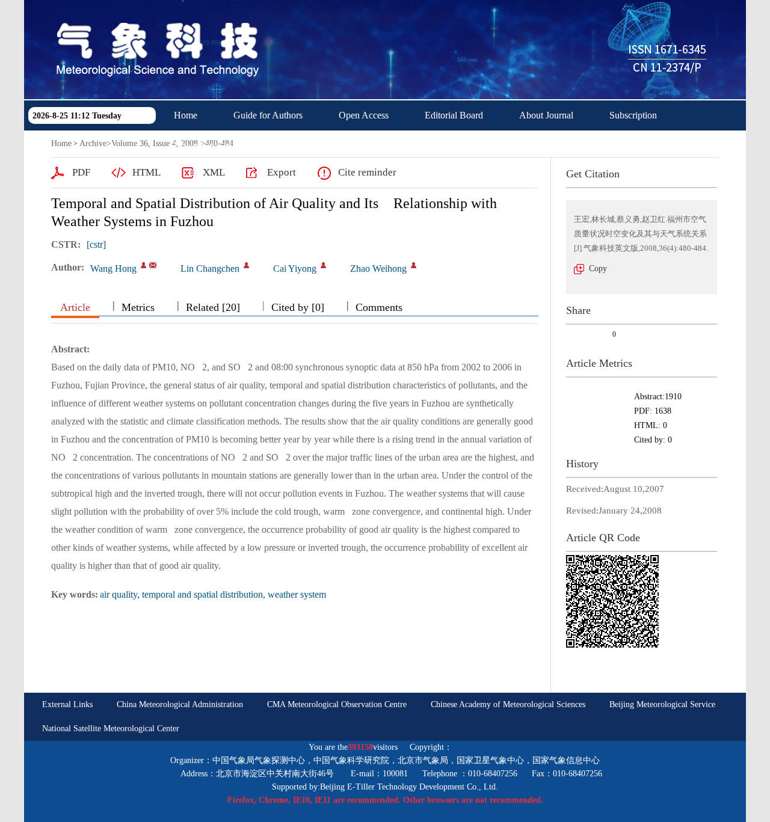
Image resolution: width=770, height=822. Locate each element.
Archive (92, 143)
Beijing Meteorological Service (662, 704)
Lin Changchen (209, 268)
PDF (81, 172)
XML (214, 172)
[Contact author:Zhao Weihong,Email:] (413, 265)
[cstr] (96, 244)
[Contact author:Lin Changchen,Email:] (246, 265)
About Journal (546, 115)
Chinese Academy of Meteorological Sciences (508, 704)
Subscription (633, 115)
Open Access (364, 115)
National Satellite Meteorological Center (110, 728)
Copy (598, 268)
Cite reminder (367, 172)
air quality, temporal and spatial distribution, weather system (213, 594)
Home (185, 115)
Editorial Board (454, 115)
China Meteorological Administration (180, 704)
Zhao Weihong (378, 268)
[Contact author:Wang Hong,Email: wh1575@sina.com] (143, 265)
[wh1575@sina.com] (152, 265)
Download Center (208, 145)
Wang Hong (113, 268)
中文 (287, 145)
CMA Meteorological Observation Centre (337, 704)
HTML (146, 172)
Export (281, 172)
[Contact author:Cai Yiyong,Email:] (323, 265)
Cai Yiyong (294, 268)
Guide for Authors (268, 115)
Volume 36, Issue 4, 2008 (154, 143)
